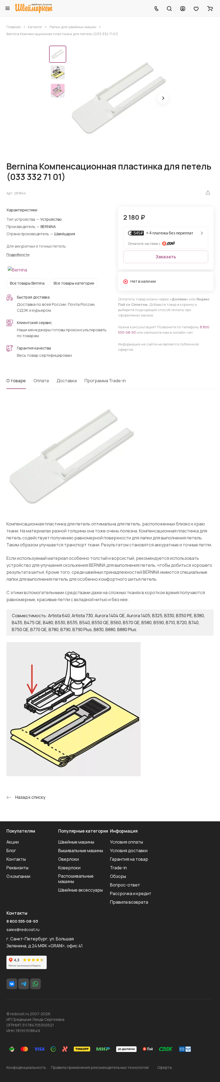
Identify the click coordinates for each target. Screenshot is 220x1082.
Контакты (16, 859)
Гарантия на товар (129, 859)
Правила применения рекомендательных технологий (100, 1067)
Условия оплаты (126, 842)
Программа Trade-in (105, 381)
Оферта (164, 1067)
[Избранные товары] (196, 8)
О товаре (16, 381)
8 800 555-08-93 (22, 921)
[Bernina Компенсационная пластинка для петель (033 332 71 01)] (120, 99)
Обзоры (118, 876)
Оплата (41, 381)
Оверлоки (68, 859)
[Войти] (182, 8)
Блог (11, 850)
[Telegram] (23, 983)
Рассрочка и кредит (130, 893)
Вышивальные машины (80, 850)
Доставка (67, 381)
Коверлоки (69, 868)
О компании (18, 876)
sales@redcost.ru (22, 929)
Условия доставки (129, 850)
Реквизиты (17, 868)
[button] (162, 98)
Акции (12, 842)
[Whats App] (35, 983)
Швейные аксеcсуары (80, 890)
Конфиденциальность (26, 1067)
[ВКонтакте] (11, 983)
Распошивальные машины (76, 878)
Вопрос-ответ (125, 885)
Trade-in (118, 868)
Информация (124, 831)
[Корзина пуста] (210, 8)
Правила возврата (129, 902)
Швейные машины (76, 842)
